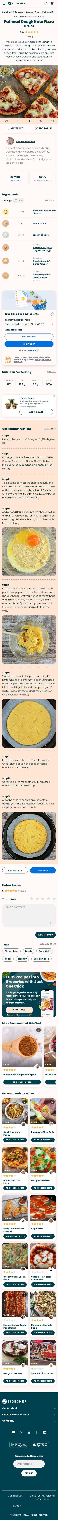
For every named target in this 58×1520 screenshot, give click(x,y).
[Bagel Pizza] (43, 1218)
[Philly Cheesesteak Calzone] (15, 1218)
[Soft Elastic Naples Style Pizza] (43, 1266)
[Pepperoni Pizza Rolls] (43, 1121)
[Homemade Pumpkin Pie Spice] (22, 1057)
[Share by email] (52, 121)
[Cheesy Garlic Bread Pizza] (15, 1266)
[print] (6, 121)
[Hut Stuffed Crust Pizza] (15, 1170)
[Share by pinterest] (18, 121)
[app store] (40, 1444)
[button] (4, 3)
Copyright (15, 1505)
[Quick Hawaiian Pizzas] (15, 1121)
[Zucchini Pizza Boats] (43, 1363)
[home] (16, 3)
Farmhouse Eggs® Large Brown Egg (42, 249)
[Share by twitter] (41, 121)
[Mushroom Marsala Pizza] (43, 1314)
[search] (46, 3)
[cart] (51, 3)
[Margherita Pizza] (43, 1170)
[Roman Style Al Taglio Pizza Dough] (15, 1314)
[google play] (18, 1444)
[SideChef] (14, 1403)
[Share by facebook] (29, 121)
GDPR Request (15, 1495)
